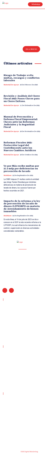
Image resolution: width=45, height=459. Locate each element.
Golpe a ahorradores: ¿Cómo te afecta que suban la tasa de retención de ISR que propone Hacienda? (21, 418)
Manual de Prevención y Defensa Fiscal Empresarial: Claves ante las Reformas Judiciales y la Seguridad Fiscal (21, 121)
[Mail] (4, 290)
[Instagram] (14, 455)
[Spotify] (25, 455)
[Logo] (8, 4)
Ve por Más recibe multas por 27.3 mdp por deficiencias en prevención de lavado (21, 168)
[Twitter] (31, 455)
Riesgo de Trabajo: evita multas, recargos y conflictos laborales (22, 78)
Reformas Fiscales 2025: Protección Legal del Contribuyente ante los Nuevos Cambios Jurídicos (20, 146)
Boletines (7, 175)
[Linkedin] (19, 455)
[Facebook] (8, 455)
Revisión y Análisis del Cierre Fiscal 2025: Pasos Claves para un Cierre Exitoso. (22, 98)
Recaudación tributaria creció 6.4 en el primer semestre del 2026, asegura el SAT (20, 427)
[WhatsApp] (11, 290)
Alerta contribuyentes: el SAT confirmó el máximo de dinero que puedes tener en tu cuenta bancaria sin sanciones (21, 435)
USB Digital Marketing (29, 452)
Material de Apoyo (11, 85)
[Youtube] (37, 455)
